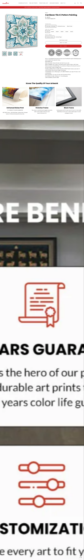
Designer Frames (54, 3)
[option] (42, 7)
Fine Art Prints (33, 3)
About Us (63, 3)
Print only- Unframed (50, 26)
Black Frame (69, 26)
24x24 (57, 31)
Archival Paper (59, 36)
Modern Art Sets (23, 3)
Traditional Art (43, 3)
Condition (48, 23)
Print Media (48, 34)
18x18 (52, 31)
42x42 (71, 31)
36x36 (66, 31)
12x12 (47, 31)
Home (46, 12)
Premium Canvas (49, 36)
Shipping (51, 18)
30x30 (62, 31)
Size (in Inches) (49, 29)
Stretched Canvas (61, 26)
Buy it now (63, 46)
